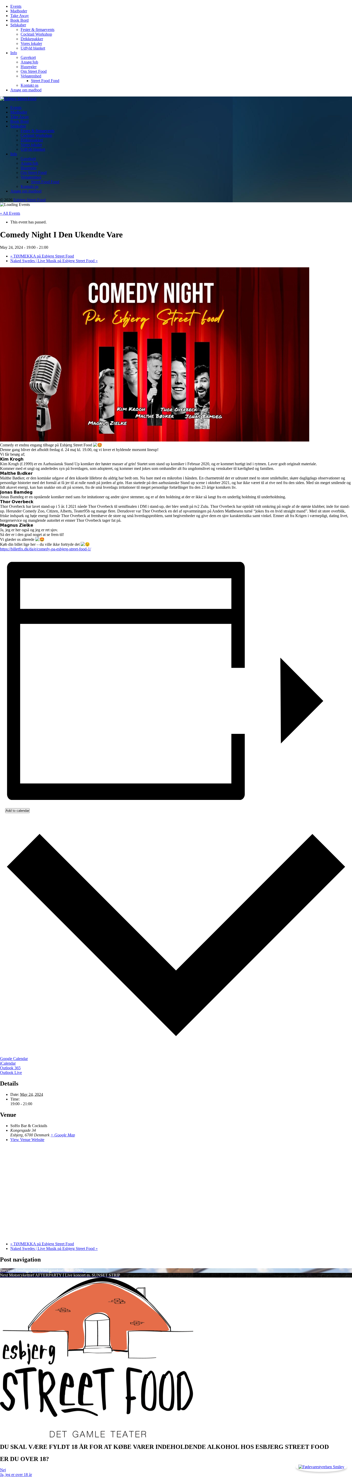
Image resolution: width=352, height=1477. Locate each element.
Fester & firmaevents (37, 29)
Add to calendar (17, 811)
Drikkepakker (32, 39)
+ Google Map (63, 1135)
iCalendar (8, 1063)
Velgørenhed (31, 76)
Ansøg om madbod (25, 90)
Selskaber (18, 25)
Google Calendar (14, 1058)
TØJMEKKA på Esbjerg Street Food (42, 256)
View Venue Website (27, 1139)
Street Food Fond (45, 80)
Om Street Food (34, 71)
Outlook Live (11, 1072)
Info (13, 53)
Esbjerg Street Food (29, 200)
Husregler (29, 67)
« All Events (10, 213)
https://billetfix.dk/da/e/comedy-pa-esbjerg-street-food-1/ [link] (45, 549)
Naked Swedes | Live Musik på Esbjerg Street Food (54, 261)
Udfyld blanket (33, 48)
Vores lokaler (31, 43)
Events (15, 6)
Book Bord (19, 20)
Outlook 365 (10, 1068)
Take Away (19, 15)
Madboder (18, 11)
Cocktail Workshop (36, 34)
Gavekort (28, 57)
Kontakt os (29, 85)
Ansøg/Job (29, 62)
